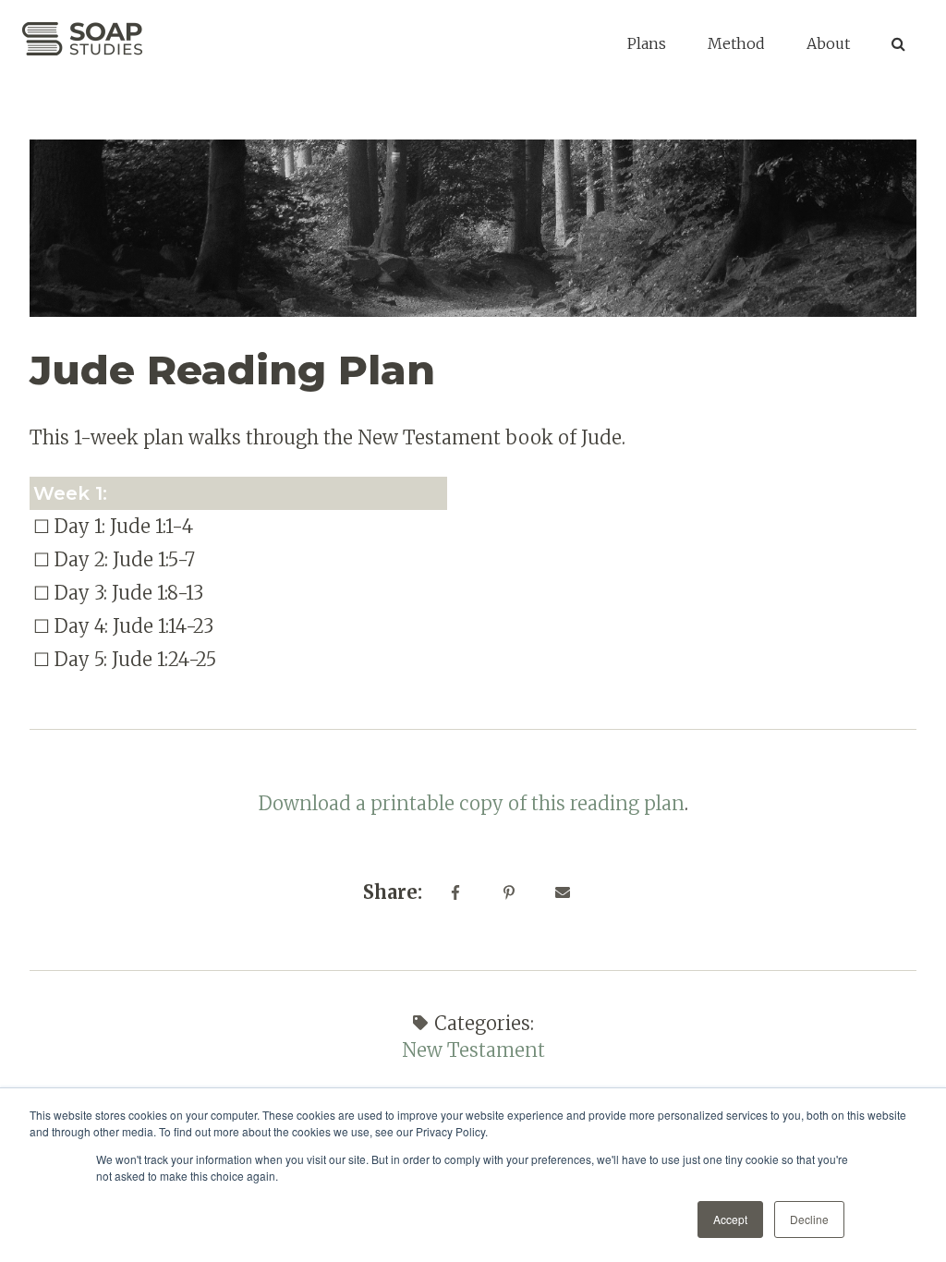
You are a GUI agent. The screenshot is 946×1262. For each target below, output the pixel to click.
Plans (646, 43)
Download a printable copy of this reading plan (472, 803)
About (828, 43)
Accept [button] (730, 1219)
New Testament (473, 1050)
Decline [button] (809, 1219)
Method (736, 43)
